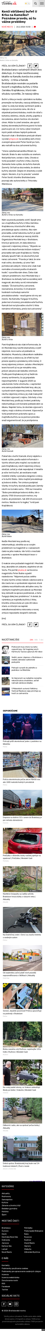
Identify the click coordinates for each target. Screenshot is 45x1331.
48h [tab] (36, 640)
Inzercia (5, 1274)
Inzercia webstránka (10, 1277)
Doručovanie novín (10, 1280)
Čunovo (5, 1231)
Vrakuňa (27, 1249)
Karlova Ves (7, 1246)
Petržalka (28, 1228)
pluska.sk (22, 570)
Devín (4, 1234)
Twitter (5, 1290)
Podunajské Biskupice (33, 1231)
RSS (3, 1283)
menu (42, 3)
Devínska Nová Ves (10, 1237)
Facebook (6, 1286)
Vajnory (27, 1246)
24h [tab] (31, 640)
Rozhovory (6, 1196)
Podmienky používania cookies (15, 1268)
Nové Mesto (7, 27)
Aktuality (6, 1193)
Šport (4, 1215)
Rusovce (28, 1237)
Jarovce (5, 1243)
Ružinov (27, 1240)
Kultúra (5, 1202)
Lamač (5, 1249)
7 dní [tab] (41, 640)
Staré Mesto (29, 1243)
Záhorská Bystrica (32, 1252)
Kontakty (6, 1265)
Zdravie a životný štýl (11, 1205)
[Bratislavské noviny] (9, 3)
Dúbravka (6, 1240)
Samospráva (7, 1199)
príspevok (13, 139)
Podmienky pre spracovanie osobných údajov (21, 1271)
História (5, 1211)
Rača (26, 1234)
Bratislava (6, 1228)
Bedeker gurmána (9, 1209)
